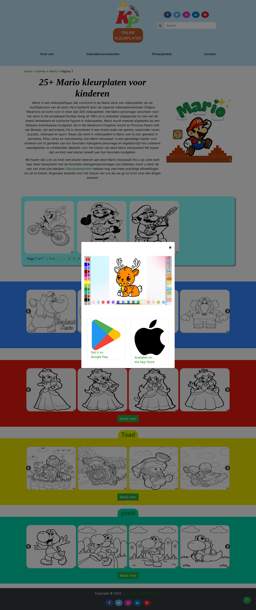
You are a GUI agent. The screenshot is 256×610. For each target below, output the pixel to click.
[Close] (170, 247)
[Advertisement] (102, 68)
